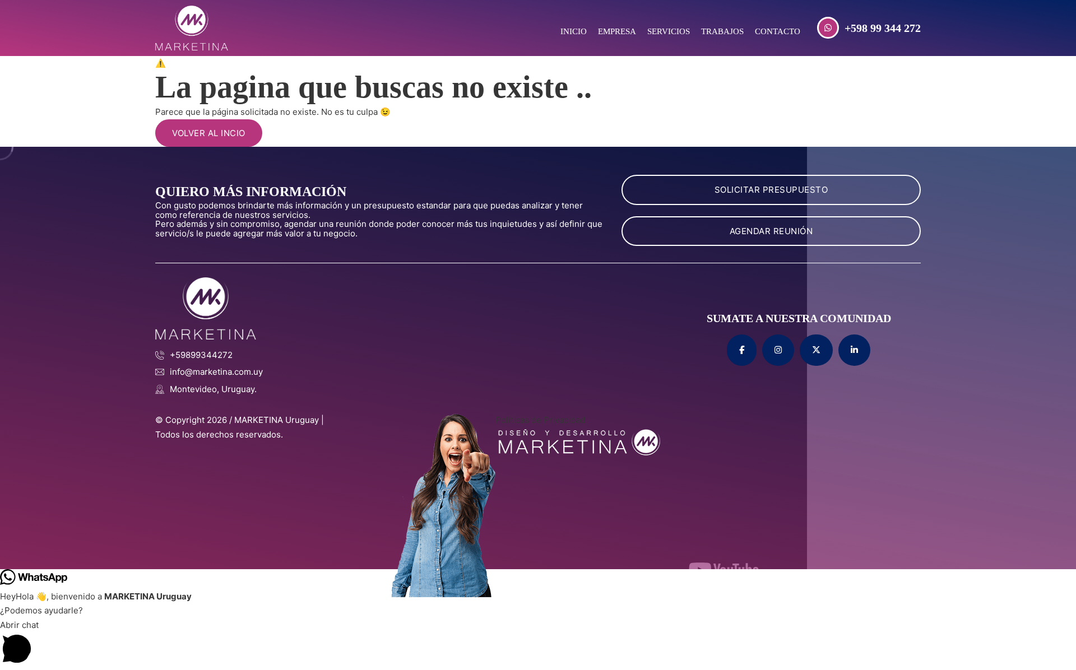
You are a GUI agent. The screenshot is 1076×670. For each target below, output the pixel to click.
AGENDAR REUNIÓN (771, 231)
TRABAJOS (722, 31)
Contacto (777, 31)
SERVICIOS (668, 31)
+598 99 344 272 (883, 28)
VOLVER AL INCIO (208, 133)
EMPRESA (617, 31)
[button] (538, 644)
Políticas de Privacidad (540, 420)
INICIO (573, 31)
